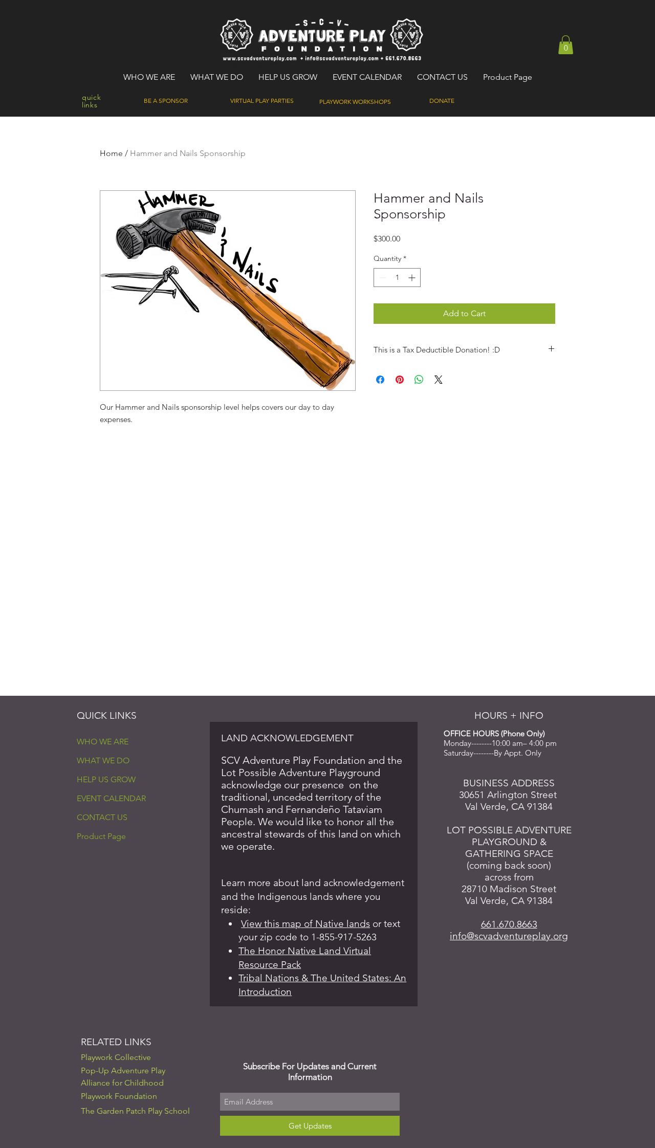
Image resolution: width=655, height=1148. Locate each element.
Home (111, 153)
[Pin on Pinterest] (400, 379)
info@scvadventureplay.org (509, 936)
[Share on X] (438, 379)
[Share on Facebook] (380, 379)
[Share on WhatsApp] (419, 379)
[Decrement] (381, 277)
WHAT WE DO (103, 760)
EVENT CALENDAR (111, 798)
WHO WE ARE (102, 741)
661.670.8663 (509, 924)
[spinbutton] (397, 277)
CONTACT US (102, 817)
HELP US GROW (106, 779)
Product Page (101, 836)
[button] (566, 44)
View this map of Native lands (305, 924)
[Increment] (412, 277)
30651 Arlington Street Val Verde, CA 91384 (509, 800)
